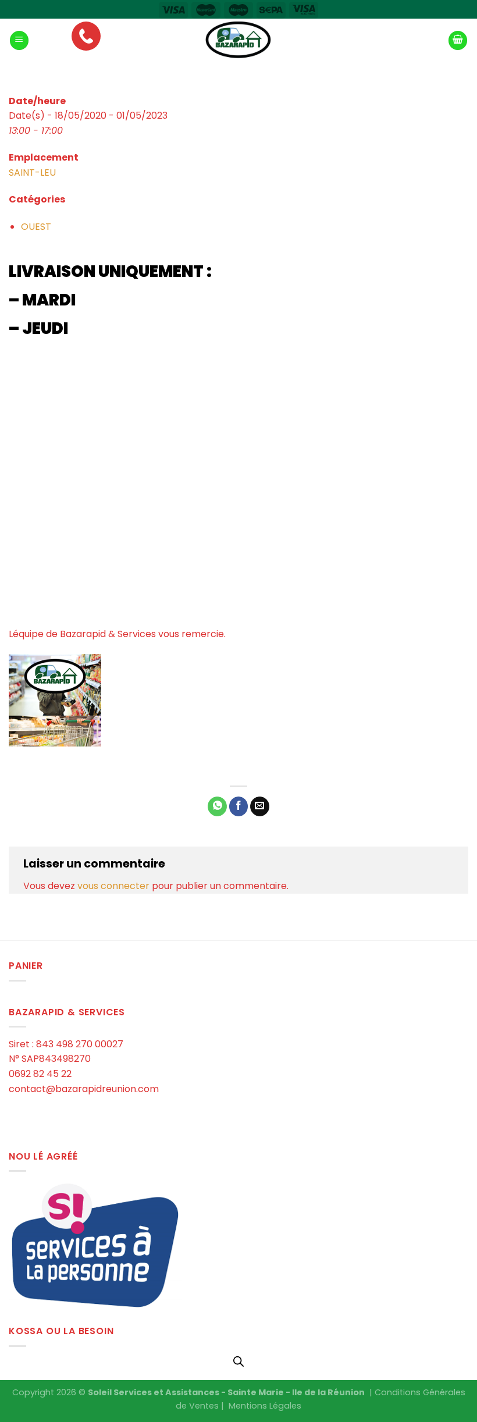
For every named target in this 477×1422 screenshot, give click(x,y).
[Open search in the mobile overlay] (238, 1361)
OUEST (36, 226)
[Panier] (457, 40)
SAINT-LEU (32, 172)
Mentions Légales (265, 1406)
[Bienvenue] (238, 40)
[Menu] (19, 40)
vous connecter (113, 886)
